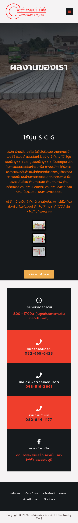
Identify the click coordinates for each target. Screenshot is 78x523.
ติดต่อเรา (49, 500)
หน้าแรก (15, 493)
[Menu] (69, 11)
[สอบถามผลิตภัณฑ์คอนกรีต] (39, 375)
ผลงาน (63, 493)
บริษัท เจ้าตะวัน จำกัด (42, 515)
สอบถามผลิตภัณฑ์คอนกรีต (39, 382)
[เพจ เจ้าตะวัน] (39, 441)
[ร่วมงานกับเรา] (39, 408)
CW (38, 518)
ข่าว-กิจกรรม (31, 500)
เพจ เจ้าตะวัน (39, 448)
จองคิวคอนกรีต (39, 349)
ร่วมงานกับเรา (39, 415)
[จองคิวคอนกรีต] (39, 342)
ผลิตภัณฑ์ (49, 493)
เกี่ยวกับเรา (31, 493)
